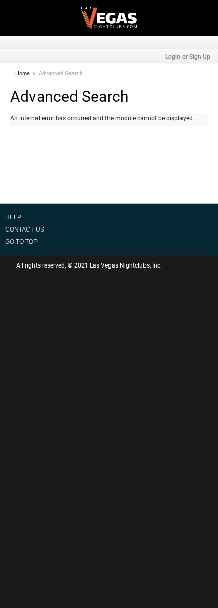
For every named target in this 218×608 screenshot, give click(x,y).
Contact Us (24, 229)
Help (13, 217)
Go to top (21, 241)
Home (22, 73)
